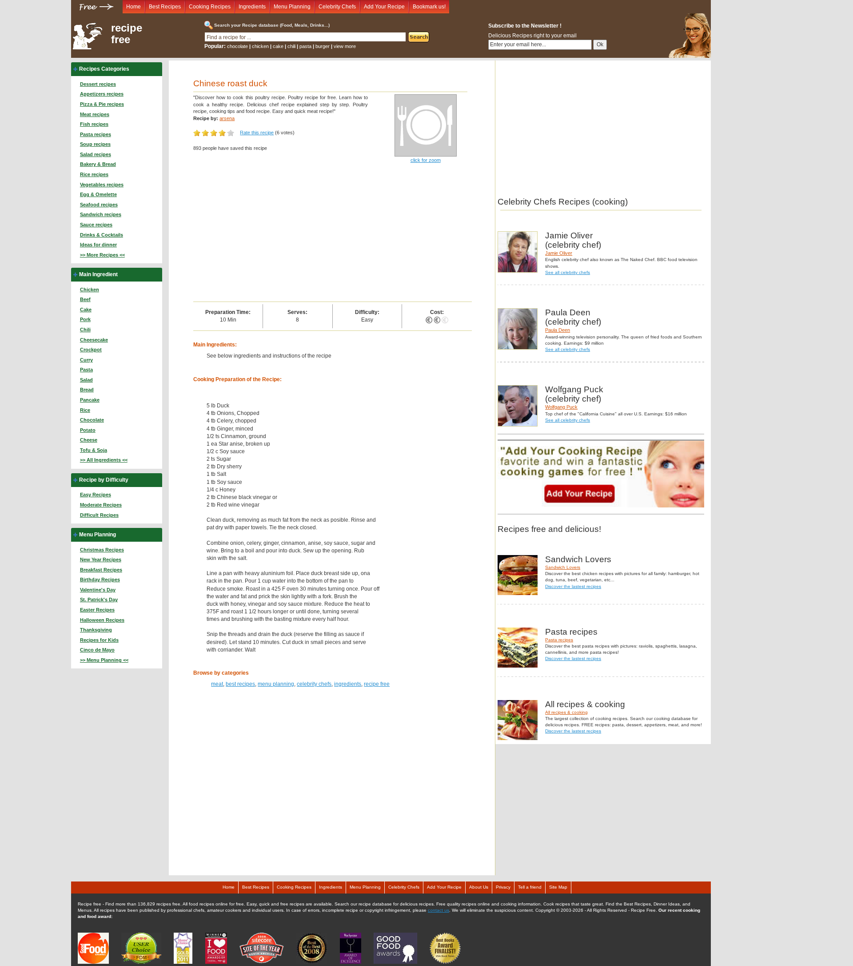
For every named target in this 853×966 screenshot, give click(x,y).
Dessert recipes (98, 84)
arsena (227, 118)
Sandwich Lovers (562, 567)
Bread (87, 389)
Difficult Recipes (99, 515)
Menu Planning (292, 7)
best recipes (240, 684)
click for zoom (426, 160)
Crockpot (91, 349)
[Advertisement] (332, 235)
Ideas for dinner (98, 244)
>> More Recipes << (102, 255)
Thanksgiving (96, 629)
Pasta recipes (95, 134)
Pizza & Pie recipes (102, 104)
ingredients (347, 684)
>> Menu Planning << (104, 660)
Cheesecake (94, 339)
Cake (86, 309)
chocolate (237, 46)
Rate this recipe (257, 132)
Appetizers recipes (102, 94)
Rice (85, 410)
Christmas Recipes (102, 549)
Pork (85, 319)
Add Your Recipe (384, 7)
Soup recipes (95, 144)
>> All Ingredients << (104, 460)
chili (291, 46)
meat (217, 684)
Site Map (558, 887)
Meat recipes (94, 114)
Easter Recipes (97, 609)
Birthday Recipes (100, 579)
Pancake (90, 399)
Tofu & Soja (93, 450)
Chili (85, 329)
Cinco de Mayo (97, 649)
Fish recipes (94, 124)
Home (133, 7)
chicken (260, 46)
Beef (85, 299)
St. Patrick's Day (99, 599)
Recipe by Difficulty (103, 480)
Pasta (86, 369)
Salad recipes (95, 154)
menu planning (276, 684)
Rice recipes (94, 174)
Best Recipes (165, 7)
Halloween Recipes (102, 620)
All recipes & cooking (566, 712)
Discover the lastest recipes (573, 586)
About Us (478, 887)
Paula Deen (557, 330)
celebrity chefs (314, 684)
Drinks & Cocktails (101, 234)
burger (322, 46)
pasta (305, 46)
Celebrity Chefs (337, 7)
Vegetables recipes (102, 184)
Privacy (503, 887)
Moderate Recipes (101, 504)
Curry (86, 359)
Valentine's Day (98, 589)
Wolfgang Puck (561, 407)
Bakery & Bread (98, 164)
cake (278, 46)
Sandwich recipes (100, 214)
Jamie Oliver (558, 253)
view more (345, 46)
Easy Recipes (95, 494)
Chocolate (92, 420)
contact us (438, 910)
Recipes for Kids (99, 640)
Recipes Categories (104, 69)
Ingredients (252, 7)
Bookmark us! (429, 7)
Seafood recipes (99, 204)
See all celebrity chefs (567, 272)
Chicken (89, 289)
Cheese (88, 440)
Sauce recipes (96, 224)
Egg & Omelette (98, 194)
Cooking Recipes (210, 7)
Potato (88, 430)
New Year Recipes (100, 559)
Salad (86, 379)
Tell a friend (530, 887)
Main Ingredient (98, 274)
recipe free (126, 33)
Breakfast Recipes (101, 569)
